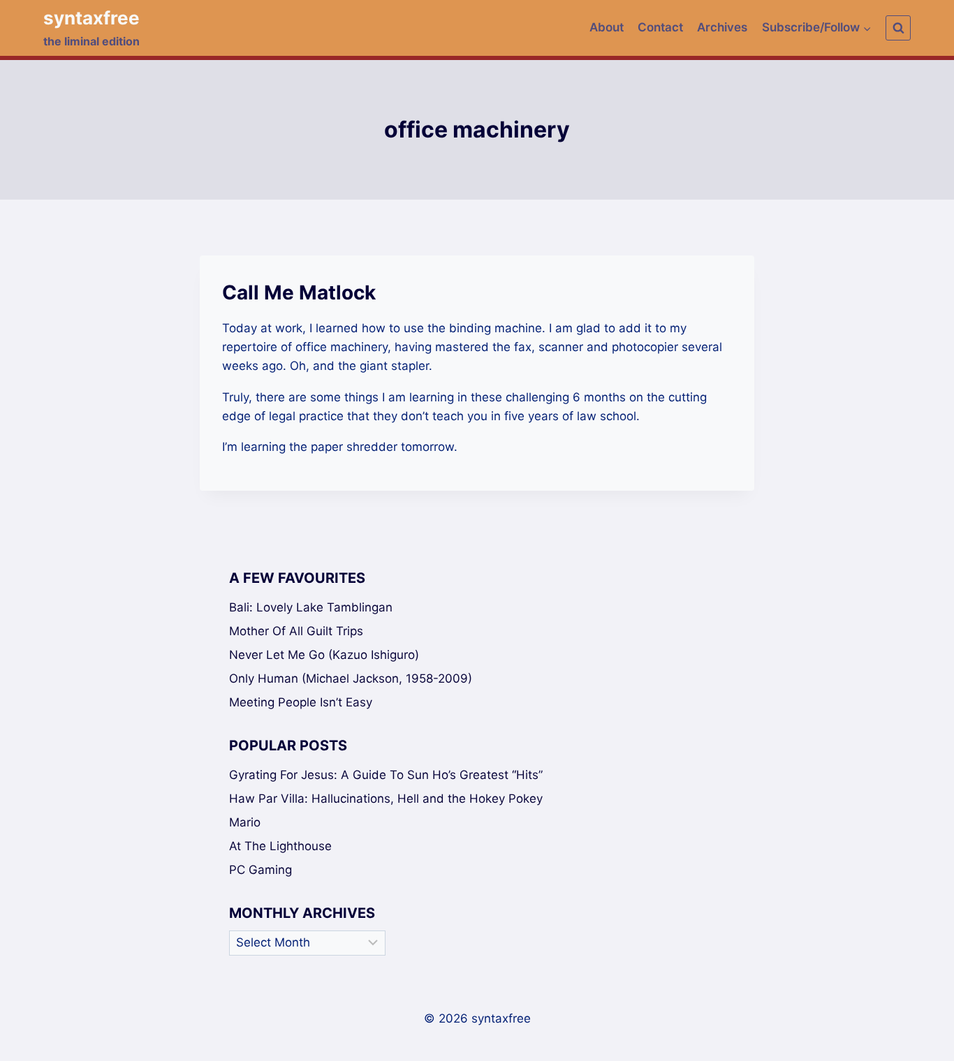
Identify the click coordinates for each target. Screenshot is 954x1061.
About (606, 27)
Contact (660, 27)
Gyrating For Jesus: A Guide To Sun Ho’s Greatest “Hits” (386, 775)
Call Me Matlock (299, 292)
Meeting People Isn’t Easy (300, 702)
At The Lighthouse (280, 846)
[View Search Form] (898, 27)
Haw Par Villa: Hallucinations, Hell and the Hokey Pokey (386, 799)
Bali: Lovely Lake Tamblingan (310, 607)
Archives (722, 27)
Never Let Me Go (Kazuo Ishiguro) (324, 655)
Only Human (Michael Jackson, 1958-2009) (350, 678)
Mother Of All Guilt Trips (296, 631)
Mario (244, 822)
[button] (867, 28)
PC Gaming (260, 870)
